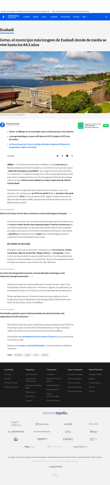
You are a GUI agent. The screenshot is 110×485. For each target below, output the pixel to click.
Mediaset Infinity (95, 374)
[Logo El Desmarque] (16, 431)
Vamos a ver (30, 392)
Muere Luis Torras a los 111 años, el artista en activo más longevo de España (33, 213)
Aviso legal (11, 457)
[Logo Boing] (68, 431)
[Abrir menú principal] (106, 17)
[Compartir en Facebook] (72, 156)
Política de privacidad (39, 457)
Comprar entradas (75, 374)
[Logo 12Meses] (93, 439)
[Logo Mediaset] (55, 414)
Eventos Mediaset (75, 387)
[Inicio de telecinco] (3, 17)
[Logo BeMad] (16, 439)
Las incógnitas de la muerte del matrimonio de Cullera (71, 11)
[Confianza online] (55, 477)
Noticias (7, 374)
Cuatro (92, 387)
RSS (93, 457)
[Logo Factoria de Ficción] (42, 431)
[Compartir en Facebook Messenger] (67, 156)
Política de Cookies (71, 457)
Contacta (50, 374)
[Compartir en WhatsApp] (57, 156)
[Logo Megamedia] (56, 466)
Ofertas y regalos (75, 378)
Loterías (7, 378)
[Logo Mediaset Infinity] (16, 424)
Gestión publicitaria (84, 457)
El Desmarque (94, 383)
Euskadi (7, 30)
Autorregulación (53, 385)
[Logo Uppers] (42, 439)
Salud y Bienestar (75, 391)
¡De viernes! (30, 396)
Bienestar (45, 355)
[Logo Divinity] (94, 424)
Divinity (92, 391)
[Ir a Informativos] (13, 16)
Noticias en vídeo (11, 387)
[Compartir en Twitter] (62, 156)
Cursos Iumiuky (74, 383)
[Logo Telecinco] (42, 424)
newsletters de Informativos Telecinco (39, 336)
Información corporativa (23, 457)
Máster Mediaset (53, 400)
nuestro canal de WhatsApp (31, 345)
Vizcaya (36, 355)
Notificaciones (53, 389)
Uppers (92, 378)
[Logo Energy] (94, 431)
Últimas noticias (10, 383)
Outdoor (29, 400)
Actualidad (18, 355)
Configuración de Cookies (55, 457)
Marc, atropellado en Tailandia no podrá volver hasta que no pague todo (26, 11)
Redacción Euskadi (12, 123)
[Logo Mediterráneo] (80, 447)
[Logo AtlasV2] (29, 447)
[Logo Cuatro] (68, 424)
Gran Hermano (31, 374)
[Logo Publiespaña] (55, 446)
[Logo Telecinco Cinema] (68, 439)
